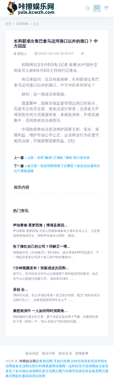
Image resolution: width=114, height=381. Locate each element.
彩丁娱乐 (15, 371)
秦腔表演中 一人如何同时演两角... (40, 311)
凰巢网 (50, 366)
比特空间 (77, 361)
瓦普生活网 (47, 371)
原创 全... (20, 289)
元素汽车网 (63, 371)
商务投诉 (90, 361)
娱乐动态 (32, 353)
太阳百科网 (37, 366)
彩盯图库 (22, 376)
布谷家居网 (93, 371)
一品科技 (72, 366)
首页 (9, 24)
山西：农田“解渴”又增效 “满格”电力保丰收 (58, 157)
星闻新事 (22, 24)
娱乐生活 (65, 353)
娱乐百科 (48, 353)
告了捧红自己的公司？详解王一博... (41, 246)
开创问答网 (61, 361)
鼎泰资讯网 (44, 361)
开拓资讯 (78, 371)
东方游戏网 (87, 366)
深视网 (60, 366)
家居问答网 (37, 376)
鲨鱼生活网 (20, 366)
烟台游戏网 (30, 371)
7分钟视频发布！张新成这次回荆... (41, 268)
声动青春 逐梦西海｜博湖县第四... (40, 225)
